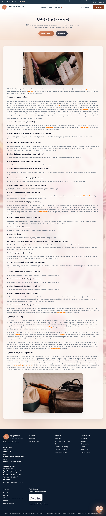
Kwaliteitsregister (8, 503)
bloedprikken (43, 212)
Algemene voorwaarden (68, 513)
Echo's (57, 444)
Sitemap (90, 513)
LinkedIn (20, 482)
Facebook (14, 482)
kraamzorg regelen (34, 165)
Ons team (6, 495)
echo (59, 105)
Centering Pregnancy (61, 449)
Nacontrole (84, 449)
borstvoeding (18, 365)
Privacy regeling (81, 513)
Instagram (6, 482)
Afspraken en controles (62, 441)
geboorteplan (38, 344)
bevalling (31, 91)
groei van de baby (42, 258)
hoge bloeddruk (85, 196)
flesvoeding (28, 365)
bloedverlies (49, 127)
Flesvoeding (84, 447)
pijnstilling (48, 327)
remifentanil (67, 327)
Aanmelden (98, 7)
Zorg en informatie (47, 7)
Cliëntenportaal (34, 441)
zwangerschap (82, 89)
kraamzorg (84, 110)
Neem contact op (46, 33)
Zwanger (58, 439)
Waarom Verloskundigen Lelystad (13, 498)
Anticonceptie (85, 452)
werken (62, 335)
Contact (5, 501)
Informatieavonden (61, 452)
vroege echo (33, 105)
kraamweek (61, 313)
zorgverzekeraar (83, 127)
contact (17, 335)
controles (57, 89)
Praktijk (5, 492)
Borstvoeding (85, 444)
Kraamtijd (84, 439)
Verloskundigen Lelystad (53, 513)
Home (38, 7)
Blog (65, 7)
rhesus (94, 207)
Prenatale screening (61, 447)
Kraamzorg (84, 441)
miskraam (23, 127)
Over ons (58, 7)
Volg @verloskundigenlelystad (38, 504)
